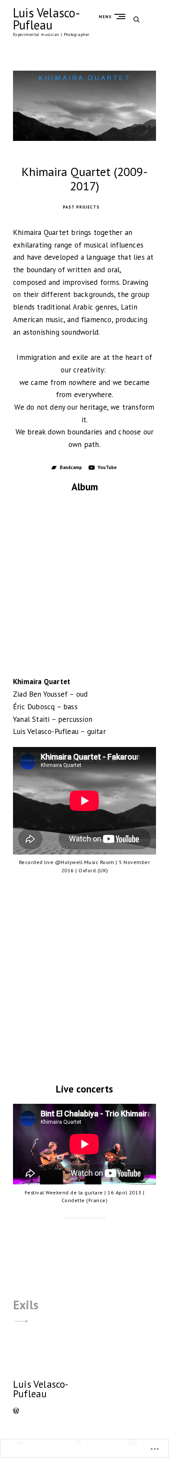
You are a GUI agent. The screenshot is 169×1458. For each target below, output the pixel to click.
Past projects (81, 207)
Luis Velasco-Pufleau (47, 19)
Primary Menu (121, 16)
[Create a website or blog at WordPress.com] (16, 1411)
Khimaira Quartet (41, 681)
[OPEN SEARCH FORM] (136, 19)
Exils (26, 1305)
